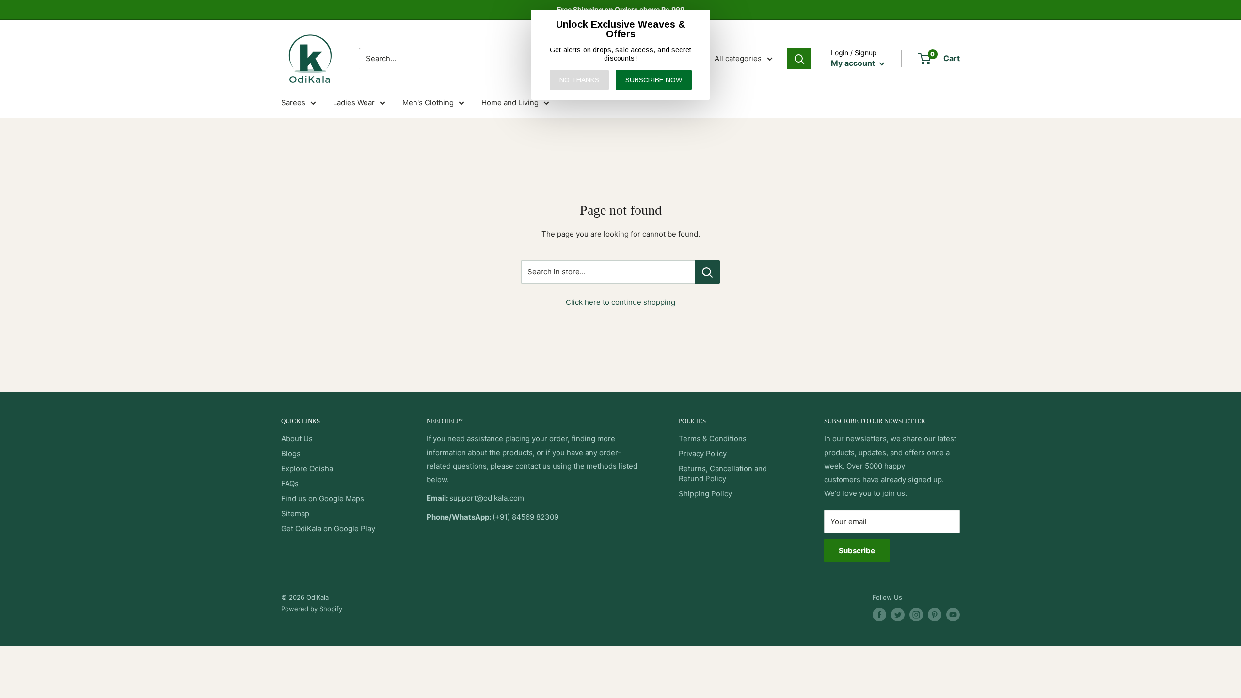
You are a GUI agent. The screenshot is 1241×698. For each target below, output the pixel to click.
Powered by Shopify (311, 609)
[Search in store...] (707, 272)
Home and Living (510, 102)
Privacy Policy (703, 453)
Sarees (293, 102)
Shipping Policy (705, 493)
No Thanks (579, 80)
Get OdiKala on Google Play (328, 528)
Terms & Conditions (713, 438)
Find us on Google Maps (322, 498)
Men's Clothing (428, 102)
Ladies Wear (354, 102)
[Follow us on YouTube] (953, 614)
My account (854, 63)
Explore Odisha (307, 468)
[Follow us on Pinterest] (934, 614)
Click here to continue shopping (620, 302)
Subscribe (857, 550)
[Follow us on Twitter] (898, 614)
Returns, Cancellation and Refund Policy (723, 473)
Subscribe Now (653, 80)
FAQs (290, 483)
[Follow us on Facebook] (879, 614)
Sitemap (295, 513)
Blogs (291, 453)
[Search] (799, 58)
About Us (297, 438)
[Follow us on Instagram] (916, 614)
